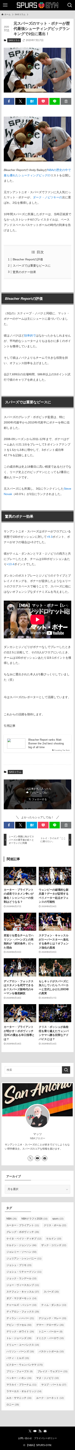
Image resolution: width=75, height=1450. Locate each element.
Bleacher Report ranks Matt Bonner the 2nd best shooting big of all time (46, 743)
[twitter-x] (30, 1158)
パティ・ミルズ (17, 1358)
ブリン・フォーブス (19, 1371)
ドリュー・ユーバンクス (22, 1344)
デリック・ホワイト (20, 1331)
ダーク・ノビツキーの (47, 197)
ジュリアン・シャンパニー (23, 1258)
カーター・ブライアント (22, 1225)
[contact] (44, 1158)
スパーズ (51, 1291)
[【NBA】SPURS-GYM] (37, 5)
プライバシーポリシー (45, 1438)
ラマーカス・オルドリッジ (23, 1391)
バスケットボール (51, 1351)
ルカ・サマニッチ (18, 1397)
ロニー (12, 1404)
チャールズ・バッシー (21, 1305)
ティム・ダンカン (53, 1305)
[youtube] (37, 1158)
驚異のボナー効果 (24, 272)
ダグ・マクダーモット (21, 1298)
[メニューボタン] (5, 5)
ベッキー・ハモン (18, 1378)
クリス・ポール (55, 1225)
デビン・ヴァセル (18, 1324)
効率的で (30, 335)
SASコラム (14, 40)
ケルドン (53, 1238)
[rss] (40, 1431)
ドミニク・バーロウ (50, 1338)
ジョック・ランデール (21, 1278)
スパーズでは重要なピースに (32, 265)
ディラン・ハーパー (20, 1318)
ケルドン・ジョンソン (21, 1245)
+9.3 (49, 536)
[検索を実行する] (66, 1070)
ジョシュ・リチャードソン (23, 1271)
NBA (11, 1218)
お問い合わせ (25, 1438)
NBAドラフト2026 (34, 1218)
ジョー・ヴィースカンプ (22, 1285)
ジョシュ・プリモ (18, 1265)
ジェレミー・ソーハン (21, 1251)
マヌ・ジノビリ (47, 1378)
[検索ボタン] (70, 5)
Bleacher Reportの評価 (28, 259)
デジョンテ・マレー (52, 1318)
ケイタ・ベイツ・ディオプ (23, 1238)
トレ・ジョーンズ (18, 1338)
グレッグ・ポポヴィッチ (22, 1231)
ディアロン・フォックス (22, 1311)
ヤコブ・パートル (53, 1384)
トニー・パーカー (50, 1331)
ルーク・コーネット (50, 1397)
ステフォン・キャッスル (22, 1291)
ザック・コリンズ (53, 1245)
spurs (58, 1218)
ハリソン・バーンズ (20, 1351)
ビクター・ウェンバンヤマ (24, 1364)
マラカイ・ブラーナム (21, 1384)
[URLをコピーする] (66, 101)
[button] (9, 101)
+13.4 (10, 564)
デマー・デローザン (50, 1324)
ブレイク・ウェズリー (53, 1371)
